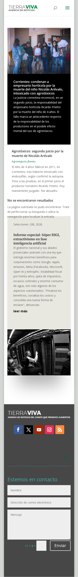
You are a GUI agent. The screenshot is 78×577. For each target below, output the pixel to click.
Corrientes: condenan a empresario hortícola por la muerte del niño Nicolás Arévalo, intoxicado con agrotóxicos (38, 87)
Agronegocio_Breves (23, 161)
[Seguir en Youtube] (39, 429)
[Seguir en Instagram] (49, 429)
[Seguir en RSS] (59, 429)
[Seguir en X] (28, 429)
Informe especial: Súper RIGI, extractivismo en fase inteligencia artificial (36, 239)
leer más (20, 311)
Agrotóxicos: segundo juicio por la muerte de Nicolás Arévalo (37, 153)
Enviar (60, 545)
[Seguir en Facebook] (18, 429)
